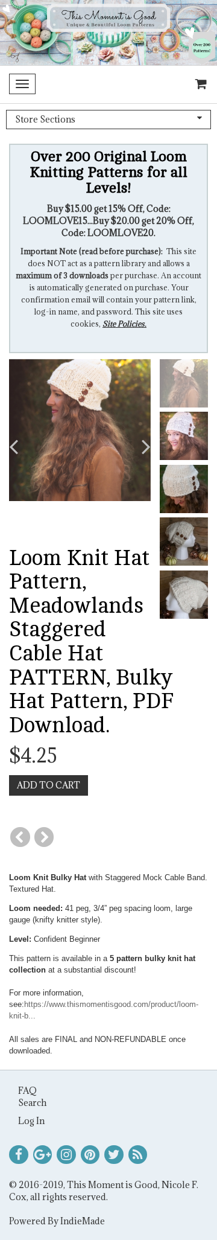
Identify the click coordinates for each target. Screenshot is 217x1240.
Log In (31, 1121)
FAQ (27, 1090)
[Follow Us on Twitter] (114, 1155)
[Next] (44, 837)
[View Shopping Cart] (198, 84)
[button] (24, 446)
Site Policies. (124, 323)
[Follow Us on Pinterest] (90, 1155)
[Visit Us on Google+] (42, 1155)
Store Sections (45, 119)
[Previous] (20, 837)
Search (32, 1102)
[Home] (108, 32)
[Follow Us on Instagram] (66, 1155)
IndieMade (82, 1221)
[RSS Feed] (138, 1155)
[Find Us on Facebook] (18, 1155)
